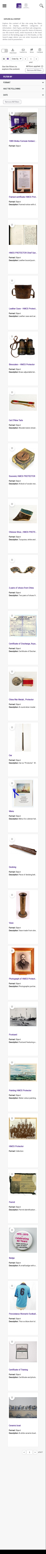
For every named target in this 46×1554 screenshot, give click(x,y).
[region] (23, 90)
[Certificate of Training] (23, 1352)
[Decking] (23, 849)
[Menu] (23, 793)
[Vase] (23, 905)
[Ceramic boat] (23, 1408)
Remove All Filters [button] (34, 70)
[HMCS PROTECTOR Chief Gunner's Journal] (23, 235)
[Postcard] (23, 1017)
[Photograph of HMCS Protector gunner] (23, 961)
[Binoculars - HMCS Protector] (23, 347)
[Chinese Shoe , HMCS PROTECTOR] (23, 514)
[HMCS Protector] (23, 1128)
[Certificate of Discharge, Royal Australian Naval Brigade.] (23, 626)
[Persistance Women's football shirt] (23, 1296)
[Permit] (23, 1184)
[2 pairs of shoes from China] (23, 570)
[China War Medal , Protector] (23, 682)
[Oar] (23, 738)
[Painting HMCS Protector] (23, 1073)
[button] (23, 51)
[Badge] (23, 1240)
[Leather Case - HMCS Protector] (23, 291)
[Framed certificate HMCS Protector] (23, 179)
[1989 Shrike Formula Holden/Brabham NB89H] (23, 123)
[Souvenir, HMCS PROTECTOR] (23, 458)
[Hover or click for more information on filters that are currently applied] (42, 66)
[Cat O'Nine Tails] (23, 402)
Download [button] (13, 51)
